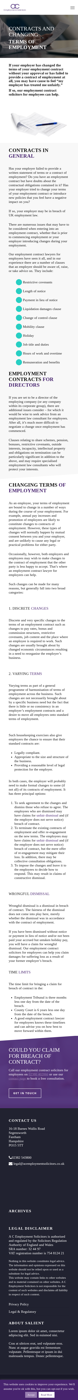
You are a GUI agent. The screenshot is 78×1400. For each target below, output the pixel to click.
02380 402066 (38, 1074)
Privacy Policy (19, 1304)
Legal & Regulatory (22, 1312)
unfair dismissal (47, 815)
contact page (18, 1078)
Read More (46, 1394)
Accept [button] (31, 1394)
